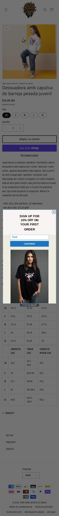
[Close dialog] (54, 212)
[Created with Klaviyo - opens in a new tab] (29, 304)
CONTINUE (29, 244)
